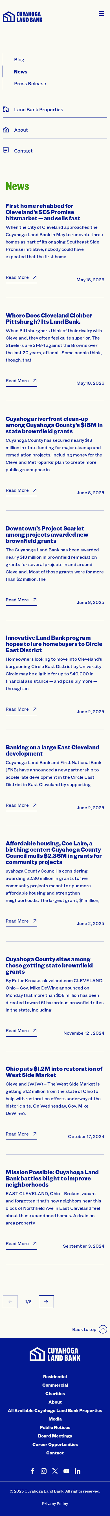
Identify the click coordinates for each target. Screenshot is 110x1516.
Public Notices (55, 1427)
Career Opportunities (55, 1444)
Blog (19, 59)
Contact (55, 1453)
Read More (17, 277)
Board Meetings (55, 1436)
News (21, 71)
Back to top (84, 1329)
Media (55, 1419)
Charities (55, 1393)
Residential (55, 1376)
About (55, 1402)
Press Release (30, 83)
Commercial (55, 1385)
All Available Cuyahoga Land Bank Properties (55, 1410)
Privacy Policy (55, 1503)
